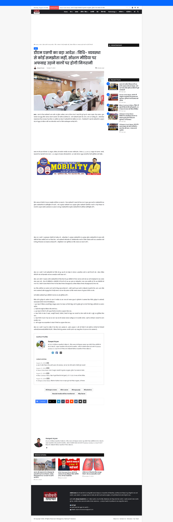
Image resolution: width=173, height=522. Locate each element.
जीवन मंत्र (103, 11)
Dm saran (64, 390)
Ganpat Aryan (40, 68)
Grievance (129, 518)
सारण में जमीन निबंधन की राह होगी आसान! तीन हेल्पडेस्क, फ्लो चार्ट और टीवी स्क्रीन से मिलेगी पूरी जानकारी (61, 365)
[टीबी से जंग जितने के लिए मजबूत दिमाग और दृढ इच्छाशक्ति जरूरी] (93, 464)
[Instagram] (60, 352)
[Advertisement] (86, 28)
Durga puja (76, 390)
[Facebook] (56, 352)
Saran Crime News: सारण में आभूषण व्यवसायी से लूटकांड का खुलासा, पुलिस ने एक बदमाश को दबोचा (60, 370)
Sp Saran (82, 393)
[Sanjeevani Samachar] (37, 12)
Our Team (136, 518)
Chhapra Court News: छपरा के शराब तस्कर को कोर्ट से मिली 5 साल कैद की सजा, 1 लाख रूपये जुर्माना (128, 127)
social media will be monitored (64, 393)
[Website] (52, 352)
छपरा (41, 44)
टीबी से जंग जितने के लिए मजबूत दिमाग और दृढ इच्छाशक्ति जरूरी (92, 473)
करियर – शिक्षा (84, 11)
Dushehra (88, 390)
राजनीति (92, 11)
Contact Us (123, 518)
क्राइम (76, 11)
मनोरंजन (121, 11)
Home (66, 11)
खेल (97, 11)
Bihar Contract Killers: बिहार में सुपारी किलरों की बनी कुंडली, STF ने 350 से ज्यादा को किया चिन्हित (82, 7)
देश (71, 11)
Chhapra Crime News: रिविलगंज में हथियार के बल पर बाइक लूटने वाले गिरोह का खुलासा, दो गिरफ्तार (61, 380)
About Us (116, 518)
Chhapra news (52, 390)
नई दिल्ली (128, 11)
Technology (111, 11)
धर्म (134, 11)
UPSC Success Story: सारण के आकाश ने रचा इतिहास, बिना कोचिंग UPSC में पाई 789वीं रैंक (68, 474)
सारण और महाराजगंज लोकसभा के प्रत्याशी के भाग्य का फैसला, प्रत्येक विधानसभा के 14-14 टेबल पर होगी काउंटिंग (44, 474)
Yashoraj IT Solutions (70, 518)
